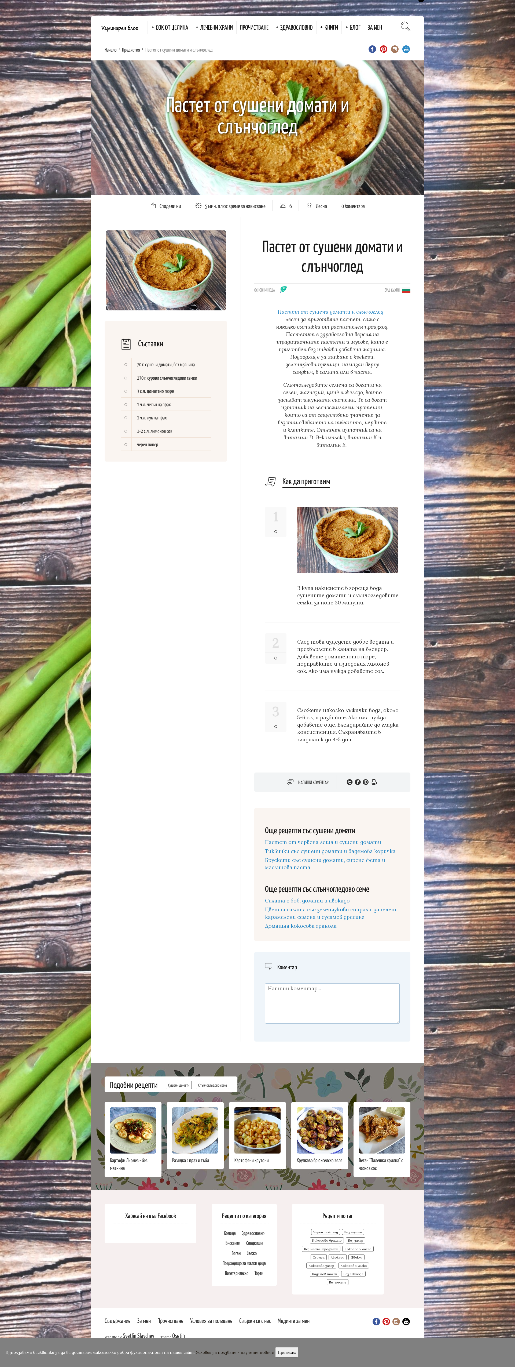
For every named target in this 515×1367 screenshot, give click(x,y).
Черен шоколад (325, 1232)
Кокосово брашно (327, 1240)
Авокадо (337, 1257)
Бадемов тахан (324, 1274)
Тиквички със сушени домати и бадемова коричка (330, 851)
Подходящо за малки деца (244, 1263)
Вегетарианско (236, 1273)
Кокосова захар (321, 1266)
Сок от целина (172, 27)
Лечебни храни (216, 27)
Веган (236, 1253)
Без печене (337, 1282)
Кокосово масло (357, 1249)
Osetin (178, 1335)
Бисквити (233, 1243)
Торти (259, 1273)
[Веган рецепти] (283, 291)
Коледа (230, 1233)
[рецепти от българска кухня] (406, 289)
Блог (355, 27)
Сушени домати (178, 1084)
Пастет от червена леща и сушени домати (323, 842)
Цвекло (356, 1257)
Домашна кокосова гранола (301, 926)
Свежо (252, 1253)
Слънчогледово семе (212, 1084)
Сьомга (319, 1257)
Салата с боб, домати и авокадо (307, 900)
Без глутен (353, 1232)
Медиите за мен (294, 1320)
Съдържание (118, 1320)
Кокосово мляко (353, 1266)
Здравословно (296, 27)
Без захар (355, 1240)
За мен (375, 27)
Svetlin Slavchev (138, 1335)
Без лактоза (353, 1274)
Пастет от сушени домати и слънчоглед (330, 311)
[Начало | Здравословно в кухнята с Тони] (119, 27)
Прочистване (254, 27)
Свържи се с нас (255, 1320)
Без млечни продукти (321, 1249)
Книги (331, 27)
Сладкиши (254, 1243)
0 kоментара (353, 205)
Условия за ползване (211, 1320)
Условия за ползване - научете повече (235, 1352)
